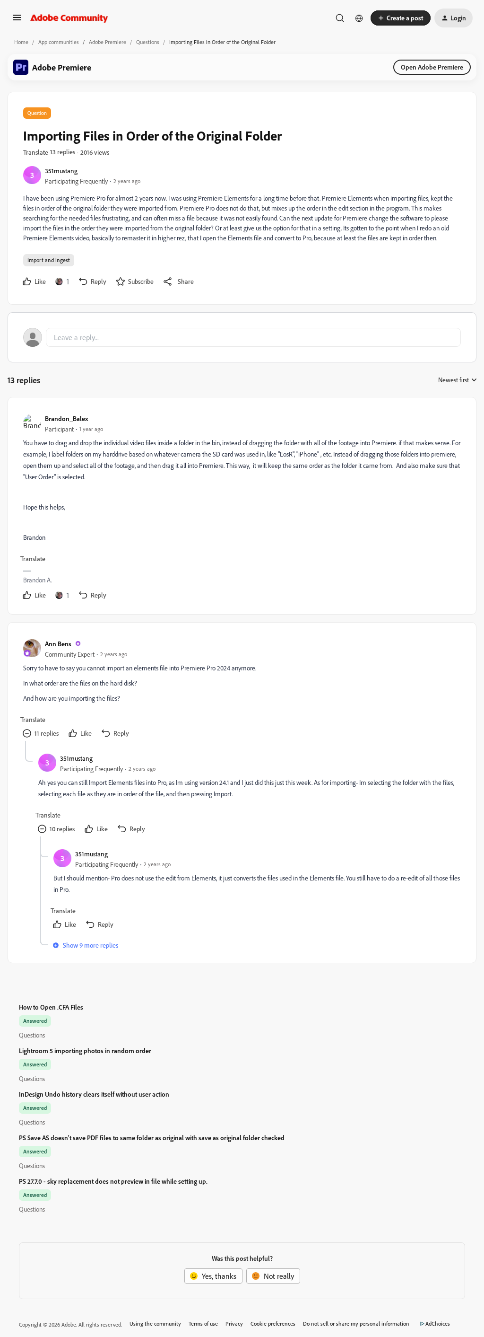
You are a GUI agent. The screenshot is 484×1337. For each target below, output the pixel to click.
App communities (58, 41)
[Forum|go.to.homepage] (69, 18)
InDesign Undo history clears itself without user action (94, 1094)
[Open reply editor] (242, 337)
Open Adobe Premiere (432, 67)
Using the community (155, 1323)
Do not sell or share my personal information (356, 1323)
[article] (241, 508)
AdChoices (437, 1323)
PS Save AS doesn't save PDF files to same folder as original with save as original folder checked (152, 1138)
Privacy (234, 1323)
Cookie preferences (273, 1323)
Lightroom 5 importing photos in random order (85, 1051)
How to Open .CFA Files (51, 1007)
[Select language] (359, 18)
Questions (147, 41)
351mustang (61, 171)
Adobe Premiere (107, 41)
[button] (17, 20)
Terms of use (203, 1323)
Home (21, 41)
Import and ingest (48, 260)
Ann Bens (58, 644)
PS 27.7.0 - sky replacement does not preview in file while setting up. (113, 1181)
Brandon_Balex (66, 418)
